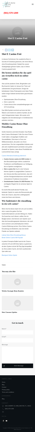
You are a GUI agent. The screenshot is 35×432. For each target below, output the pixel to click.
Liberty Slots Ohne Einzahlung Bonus (14, 235)
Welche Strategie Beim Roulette (17, 284)
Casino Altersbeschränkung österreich (14, 155)
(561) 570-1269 (9, 408)
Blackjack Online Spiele (9, 255)
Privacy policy (6, 389)
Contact (4, 387)
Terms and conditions (8, 392)
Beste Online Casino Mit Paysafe (12, 237)
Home (3, 382)
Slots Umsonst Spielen (17, 305)
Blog (3, 384)
